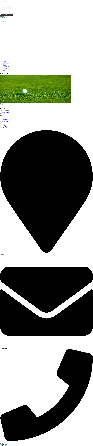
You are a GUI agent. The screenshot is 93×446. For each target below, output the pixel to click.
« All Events (1, 104)
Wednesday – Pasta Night (6, 119)
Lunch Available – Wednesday (5, 111)
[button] (2, 69)
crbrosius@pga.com (4, 348)
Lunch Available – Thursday (5, 112)
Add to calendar (3, 113)
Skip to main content (4, 1)
